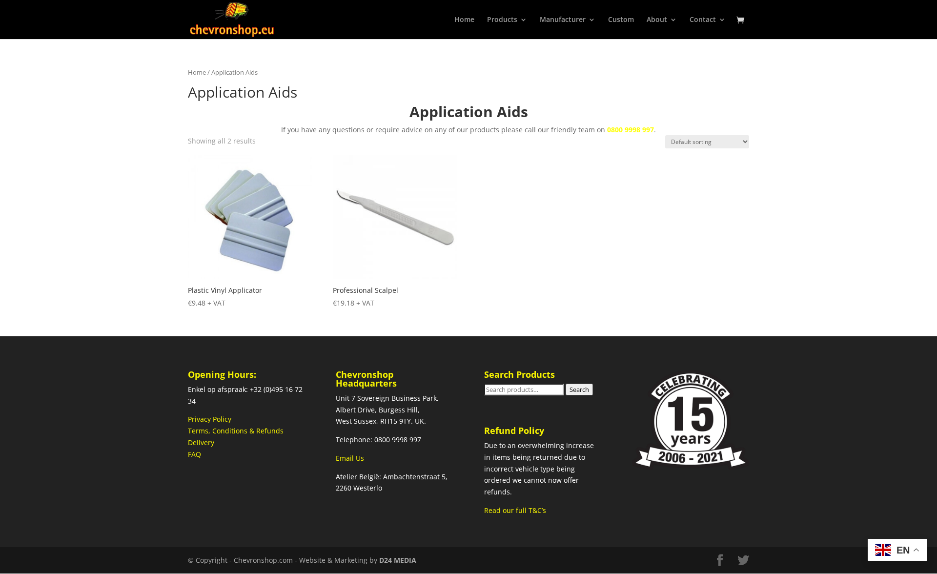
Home (464, 20)
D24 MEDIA (397, 560)
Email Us (350, 458)
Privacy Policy (209, 419)
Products (502, 20)
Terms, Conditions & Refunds (236, 430)
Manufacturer (563, 20)
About (657, 20)
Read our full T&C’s (515, 510)
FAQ (194, 454)
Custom (621, 20)
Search (579, 389)
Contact (703, 20)
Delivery (201, 442)
